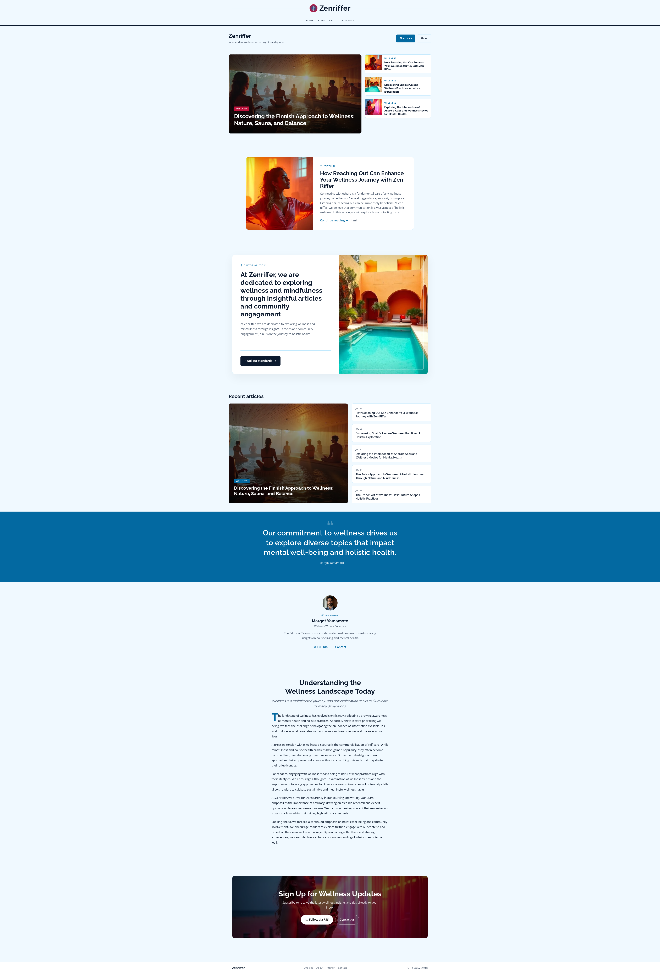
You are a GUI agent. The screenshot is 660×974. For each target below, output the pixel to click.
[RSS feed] (407, 968)
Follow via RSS (319, 919)
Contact (348, 20)
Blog (321, 20)
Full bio (322, 647)
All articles (406, 38)
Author (331, 967)
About (333, 20)
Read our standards (258, 361)
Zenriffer (238, 968)
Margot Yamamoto (330, 620)
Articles (308, 967)
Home (310, 20)
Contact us (347, 919)
